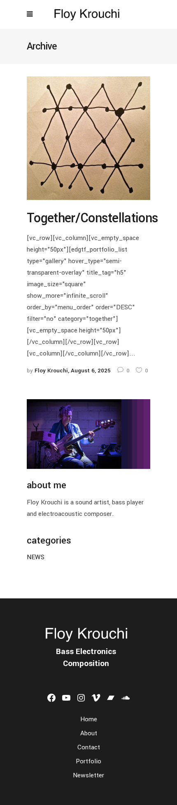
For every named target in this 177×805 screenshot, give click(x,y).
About (88, 733)
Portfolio (88, 761)
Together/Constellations (92, 218)
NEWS (35, 557)
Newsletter (88, 775)
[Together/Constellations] (88, 137)
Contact (88, 747)
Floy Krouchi (51, 370)
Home (88, 719)
